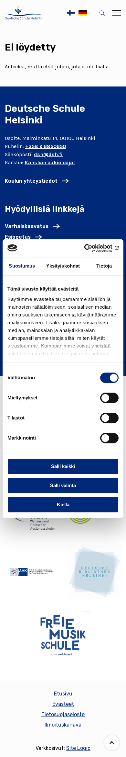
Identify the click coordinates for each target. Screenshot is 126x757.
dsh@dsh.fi (48, 154)
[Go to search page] (103, 13)
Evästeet (63, 704)
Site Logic (78, 748)
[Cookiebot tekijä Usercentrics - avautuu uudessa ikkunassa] (91, 248)
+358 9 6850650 (45, 146)
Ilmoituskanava (63, 725)
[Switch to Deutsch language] (83, 13)
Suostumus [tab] (22, 266)
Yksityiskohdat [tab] (63, 266)
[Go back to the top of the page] (112, 743)
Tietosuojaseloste (63, 714)
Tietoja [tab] (104, 266)
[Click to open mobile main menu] (116, 13)
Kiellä (63, 504)
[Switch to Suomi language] (71, 13)
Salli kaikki (63, 466)
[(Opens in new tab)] (31, 572)
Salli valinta (63, 485)
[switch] (109, 398)
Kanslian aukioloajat (50, 162)
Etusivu (63, 694)
